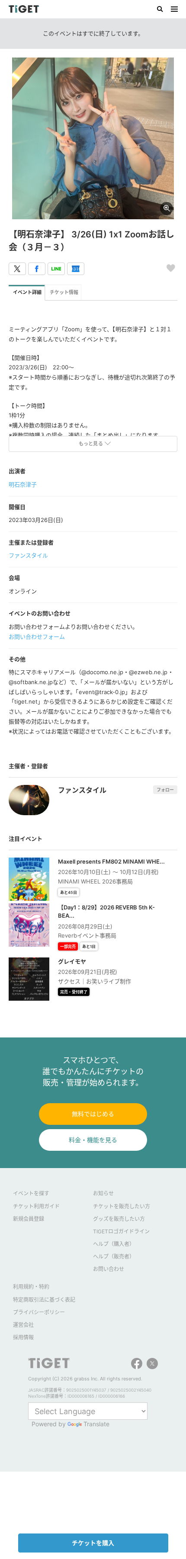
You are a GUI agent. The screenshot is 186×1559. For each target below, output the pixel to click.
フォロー (165, 789)
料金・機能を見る (93, 1139)
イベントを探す (31, 1193)
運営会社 (23, 1325)
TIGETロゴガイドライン (121, 1231)
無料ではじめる (93, 1113)
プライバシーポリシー (39, 1312)
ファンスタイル (28, 555)
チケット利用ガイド (36, 1206)
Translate (96, 1424)
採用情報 (23, 1337)
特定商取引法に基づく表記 (44, 1299)
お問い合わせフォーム (37, 636)
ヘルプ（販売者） (114, 1256)
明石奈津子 (23, 484)
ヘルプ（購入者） (114, 1244)
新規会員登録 (28, 1219)
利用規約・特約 (31, 1287)
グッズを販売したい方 (119, 1219)
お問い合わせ (108, 1269)
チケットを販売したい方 (121, 1206)
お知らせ (103, 1193)
